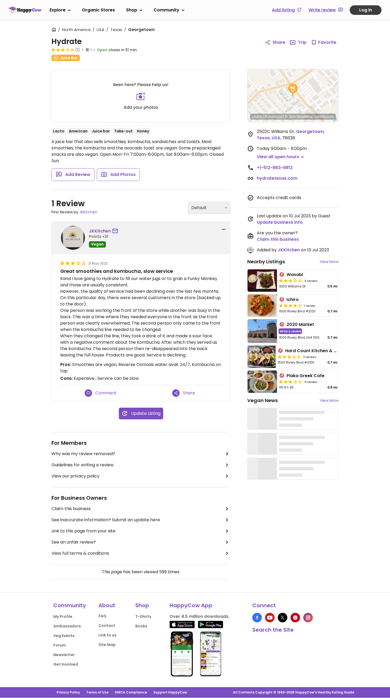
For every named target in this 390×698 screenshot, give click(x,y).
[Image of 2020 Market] (262, 331)
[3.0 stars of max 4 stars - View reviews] (290, 280)
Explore (58, 10)
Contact (106, 625)
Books (141, 626)
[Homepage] (24, 10)
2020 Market (300, 324)
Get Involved (65, 664)
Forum (59, 645)
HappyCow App (191, 605)
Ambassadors (67, 626)
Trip (302, 42)
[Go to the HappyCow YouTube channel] (270, 617)
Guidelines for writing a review (82, 465)
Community (166, 10)
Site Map (107, 644)
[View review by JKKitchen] (73, 238)
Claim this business (71, 509)
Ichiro (293, 299)
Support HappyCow (170, 692)
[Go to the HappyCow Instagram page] (308, 617)
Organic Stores (98, 10)
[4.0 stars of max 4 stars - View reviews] (290, 305)
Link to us (107, 635)
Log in (365, 10)
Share (278, 42)
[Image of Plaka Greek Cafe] (262, 381)
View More (329, 261)
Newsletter (64, 654)
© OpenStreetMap (299, 116)
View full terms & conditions (80, 553)
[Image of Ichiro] (262, 305)
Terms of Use (97, 692)
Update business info (280, 222)
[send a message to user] (116, 231)
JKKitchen (88, 212)
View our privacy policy (75, 476)
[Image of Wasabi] (262, 280)
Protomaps (274, 116)
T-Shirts (143, 616)
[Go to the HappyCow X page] (282, 617)
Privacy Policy (68, 692)
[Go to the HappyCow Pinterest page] (295, 617)
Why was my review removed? (83, 454)
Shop (131, 10)
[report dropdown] (223, 229)
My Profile (62, 616)
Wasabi (295, 275)
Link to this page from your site (83, 531)
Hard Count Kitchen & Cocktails (319, 351)
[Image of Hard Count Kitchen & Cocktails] (262, 357)
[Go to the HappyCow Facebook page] (257, 617)
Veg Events (64, 635)
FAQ (102, 616)
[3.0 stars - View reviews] (63, 49)
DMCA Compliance (131, 692)
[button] (293, 90)
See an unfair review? (73, 542)
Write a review (290, 331)
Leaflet (257, 116)
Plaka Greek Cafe (305, 376)
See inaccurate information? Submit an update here (105, 520)
